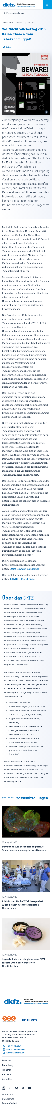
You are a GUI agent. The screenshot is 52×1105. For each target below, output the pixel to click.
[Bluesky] (16, 1088)
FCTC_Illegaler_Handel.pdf (24, 569)
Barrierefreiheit (9, 1103)
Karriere (6, 1074)
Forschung (7, 1065)
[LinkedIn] (10, 1088)
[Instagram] (3, 1088)
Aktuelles (7, 1079)
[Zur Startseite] (19, 5)
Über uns (6, 1060)
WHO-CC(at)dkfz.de (24, 579)
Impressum (7, 1094)
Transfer (6, 1070)
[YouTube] (29, 1088)
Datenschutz (8, 1098)
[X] (23, 1088)
